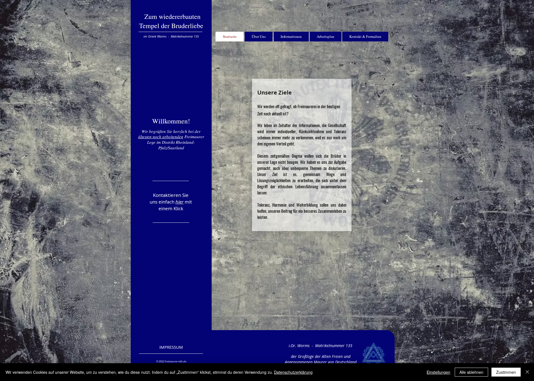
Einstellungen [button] (438, 372)
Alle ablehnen (471, 372)
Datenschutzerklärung (293, 372)
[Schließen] (527, 372)
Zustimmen (506, 372)
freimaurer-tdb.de (175, 361)
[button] (171, 134)
